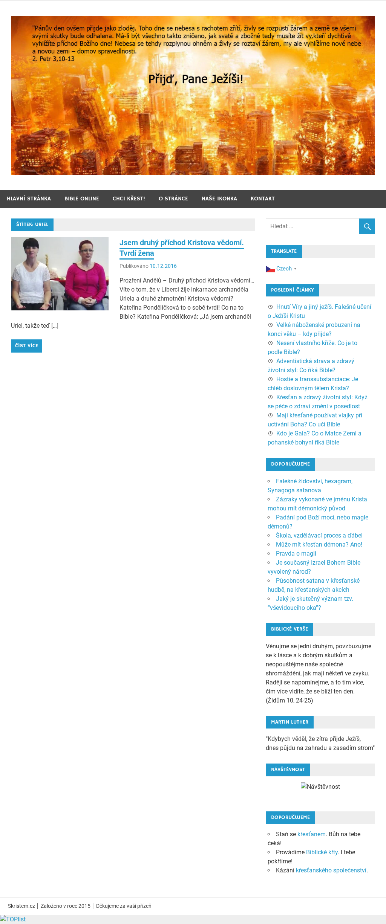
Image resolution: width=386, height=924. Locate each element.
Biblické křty (322, 852)
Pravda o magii (296, 553)
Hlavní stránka (29, 198)
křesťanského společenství (331, 870)
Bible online (81, 198)
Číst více (26, 345)
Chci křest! (129, 198)
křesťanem (311, 834)
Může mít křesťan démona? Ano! (319, 544)
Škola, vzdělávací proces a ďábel (319, 535)
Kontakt (263, 198)
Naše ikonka (219, 198)
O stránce (173, 198)
